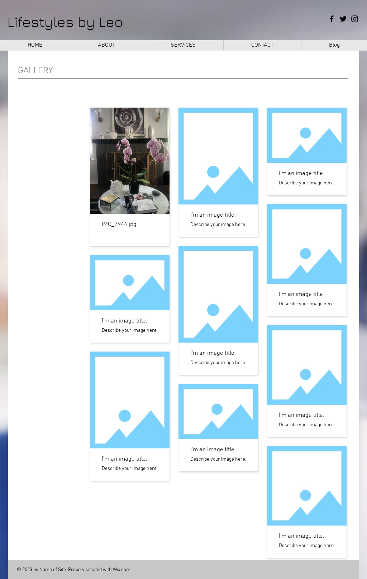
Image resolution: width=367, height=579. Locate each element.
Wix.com (121, 570)
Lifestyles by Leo (65, 21)
